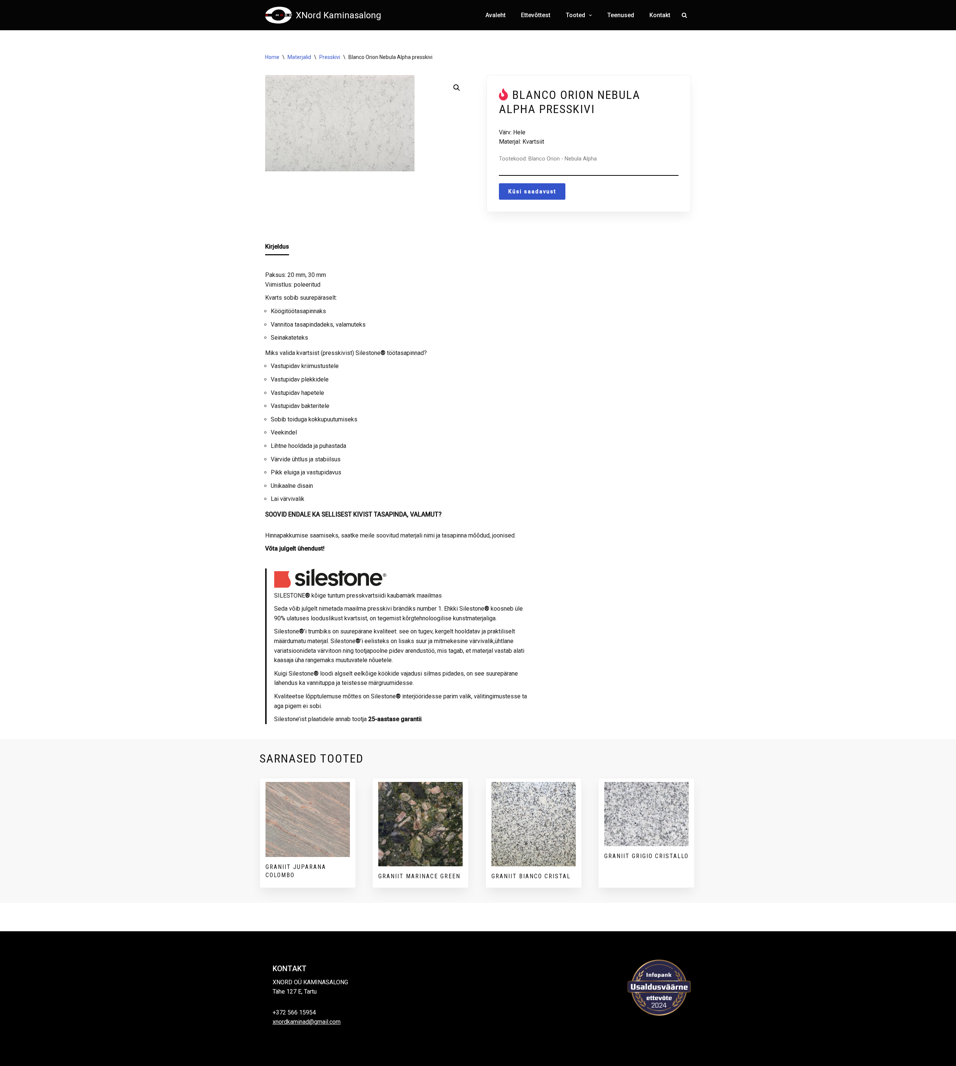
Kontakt (659, 15)
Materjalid (299, 57)
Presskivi (329, 57)
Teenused (620, 15)
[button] (589, 15)
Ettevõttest (535, 15)
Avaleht (495, 15)
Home (272, 57)
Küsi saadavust (532, 191)
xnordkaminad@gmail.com (307, 1021)
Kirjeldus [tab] (277, 246)
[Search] (684, 15)
